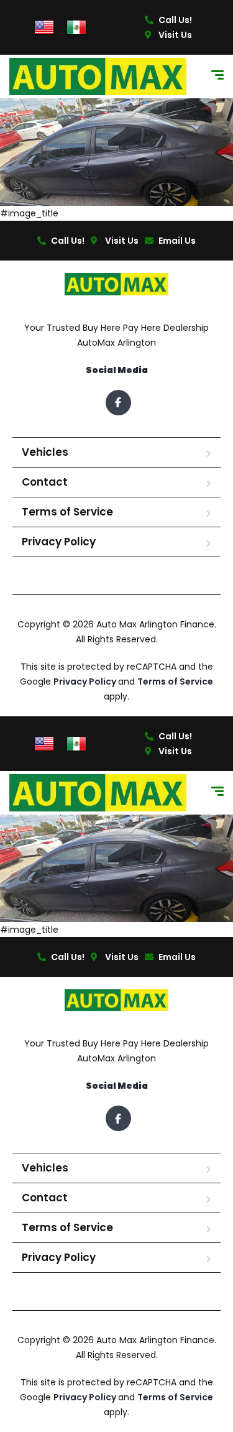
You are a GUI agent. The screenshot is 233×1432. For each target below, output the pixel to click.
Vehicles (45, 452)
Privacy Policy (59, 541)
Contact (45, 481)
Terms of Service (67, 511)
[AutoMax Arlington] (97, 76)
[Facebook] (118, 402)
